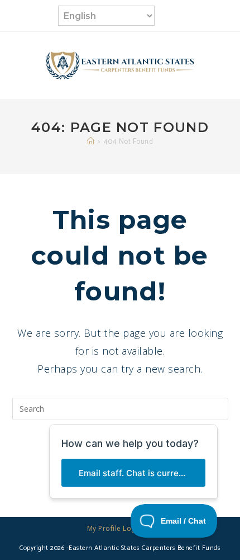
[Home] (91, 142)
